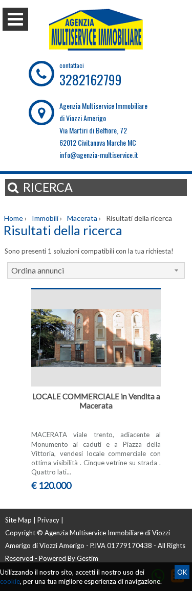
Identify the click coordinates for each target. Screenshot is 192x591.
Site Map (18, 520)
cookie (10, 581)
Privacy (48, 520)
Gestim (87, 558)
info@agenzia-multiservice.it (98, 154)
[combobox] (96, 270)
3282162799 (90, 79)
